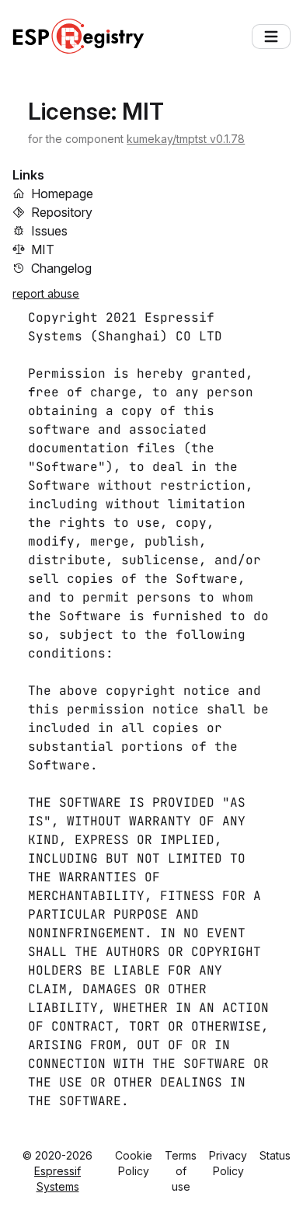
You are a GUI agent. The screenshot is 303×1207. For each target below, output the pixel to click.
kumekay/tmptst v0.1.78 (186, 138)
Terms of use (181, 1171)
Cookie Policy (133, 1163)
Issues (49, 231)
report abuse (45, 293)
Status (275, 1155)
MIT (42, 249)
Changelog (61, 268)
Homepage (62, 193)
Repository (61, 212)
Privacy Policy (228, 1163)
